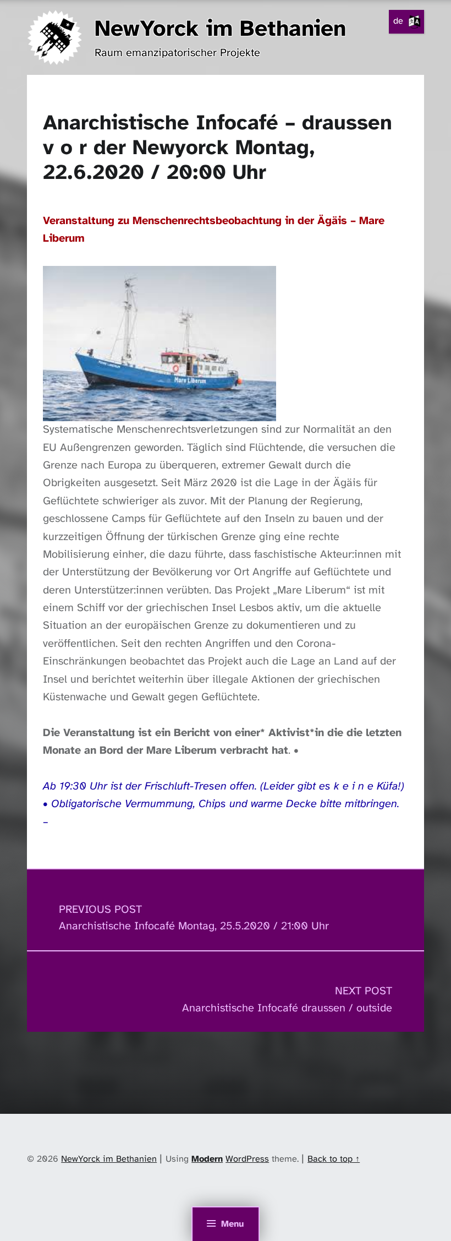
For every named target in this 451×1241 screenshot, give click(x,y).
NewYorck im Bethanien (220, 29)
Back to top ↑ (333, 1159)
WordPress (247, 1159)
